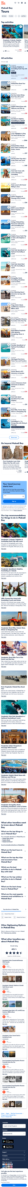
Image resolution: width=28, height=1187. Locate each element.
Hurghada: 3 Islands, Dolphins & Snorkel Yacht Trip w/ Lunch (12, 986)
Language (5, 1122)
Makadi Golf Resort (7, 841)
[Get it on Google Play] (8, 1142)
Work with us (5, 1159)
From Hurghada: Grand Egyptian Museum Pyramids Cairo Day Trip (13, 1061)
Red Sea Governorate (16, 1113)
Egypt (7, 1113)
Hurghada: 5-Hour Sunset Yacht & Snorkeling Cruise (11, 1036)
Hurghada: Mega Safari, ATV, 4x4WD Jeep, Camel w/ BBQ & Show (13, 1011)
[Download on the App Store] (8, 1147)
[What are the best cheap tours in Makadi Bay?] (25, 887)
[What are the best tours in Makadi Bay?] (25, 851)
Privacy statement (18, 510)
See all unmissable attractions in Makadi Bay (12, 845)
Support (4, 1152)
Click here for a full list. (10, 933)
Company (4, 1155)
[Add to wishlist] (20, 26)
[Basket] (18, 3)
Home (2, 1113)
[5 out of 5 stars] (14, 964)
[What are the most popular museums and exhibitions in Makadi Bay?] (25, 896)
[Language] (22, 3)
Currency (5, 1130)
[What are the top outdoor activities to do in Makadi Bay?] (25, 879)
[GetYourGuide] (3, 3)
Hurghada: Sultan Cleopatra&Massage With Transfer (12, 961)
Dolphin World (6, 840)
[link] (14, 72)
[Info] (7, 62)
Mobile (4, 1138)
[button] (14, 72)
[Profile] (25, 3)
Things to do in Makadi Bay (8, 1115)
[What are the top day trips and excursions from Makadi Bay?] (25, 859)
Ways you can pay (7, 1162)
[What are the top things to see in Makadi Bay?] (25, 832)
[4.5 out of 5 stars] (14, 953)
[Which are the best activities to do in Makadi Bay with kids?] (25, 869)
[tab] (11, 909)
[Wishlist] (15, 3)
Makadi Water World (7, 838)
